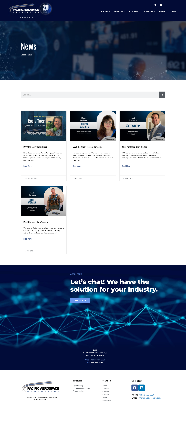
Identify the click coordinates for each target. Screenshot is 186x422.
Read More (27, 166)
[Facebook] (160, 5)
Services (118, 11)
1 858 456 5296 (98, 360)
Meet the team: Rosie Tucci (35, 147)
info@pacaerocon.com (149, 398)
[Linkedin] (155, 5)
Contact (173, 11)
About (104, 11)
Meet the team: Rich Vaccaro (35, 222)
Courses (133, 11)
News (162, 11)
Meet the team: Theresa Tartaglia (87, 147)
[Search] (162, 95)
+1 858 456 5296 (146, 395)
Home (23, 55)
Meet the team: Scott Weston (134, 147)
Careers (148, 11)
